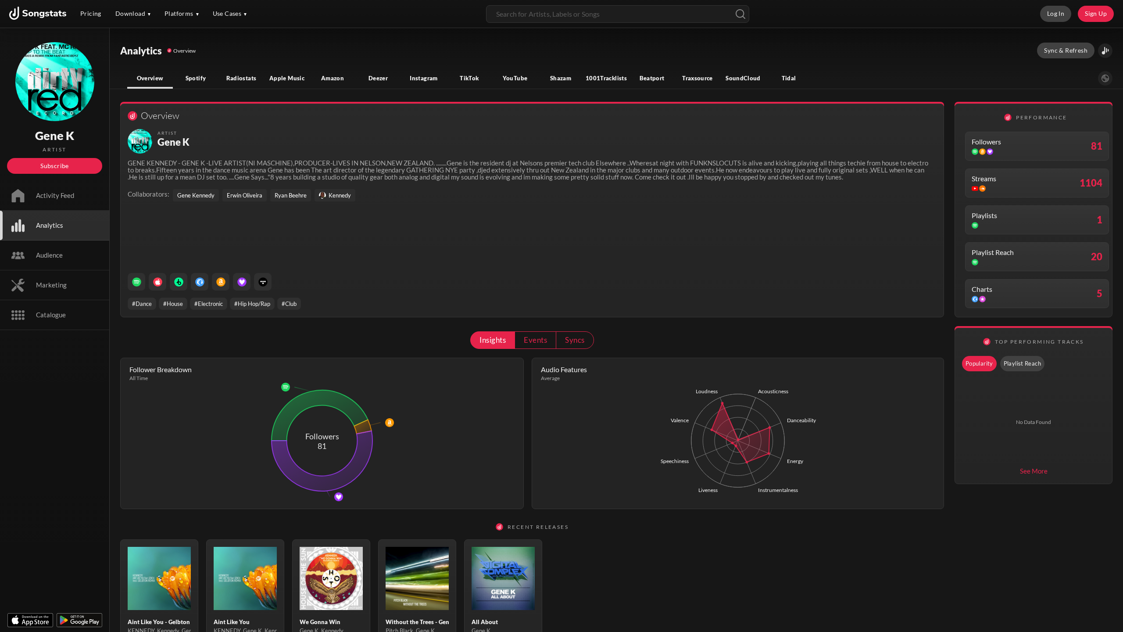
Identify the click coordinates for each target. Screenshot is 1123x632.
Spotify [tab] (196, 78)
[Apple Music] (157, 282)
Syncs (574, 340)
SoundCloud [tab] (743, 78)
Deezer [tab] (378, 78)
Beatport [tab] (652, 78)
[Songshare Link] (1105, 50)
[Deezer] (241, 282)
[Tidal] (263, 282)
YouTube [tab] (515, 78)
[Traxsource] (199, 282)
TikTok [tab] (469, 78)
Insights (492, 340)
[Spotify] (136, 282)
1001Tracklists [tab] (606, 78)
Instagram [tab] (423, 78)
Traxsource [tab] (697, 78)
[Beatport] (178, 282)
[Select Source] (1105, 78)
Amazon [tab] (332, 78)
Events (535, 340)
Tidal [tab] (789, 78)
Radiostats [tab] (241, 78)
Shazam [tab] (560, 78)
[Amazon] (220, 282)
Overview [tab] (150, 78)
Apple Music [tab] (286, 78)
